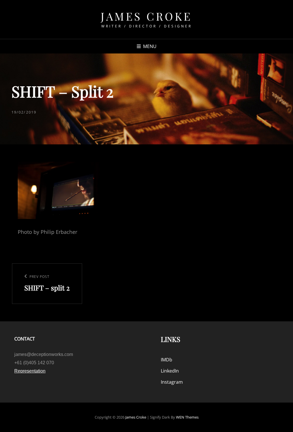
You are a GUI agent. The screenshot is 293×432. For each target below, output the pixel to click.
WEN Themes (187, 417)
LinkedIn (170, 371)
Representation (29, 371)
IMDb (166, 360)
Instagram (172, 382)
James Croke (146, 16)
